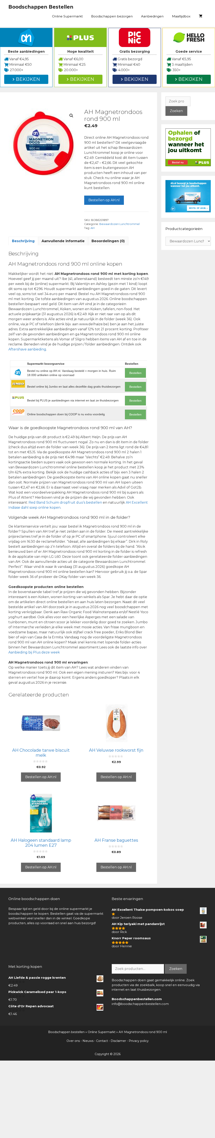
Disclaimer (118, 1041)
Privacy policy (139, 1041)
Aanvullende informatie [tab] (63, 241)
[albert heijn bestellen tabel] (188, 211)
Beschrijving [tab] (23, 241)
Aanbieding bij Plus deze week (34, 652)
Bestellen (135, 373)
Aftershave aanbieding (27, 349)
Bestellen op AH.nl (104, 200)
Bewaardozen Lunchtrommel (119, 224)
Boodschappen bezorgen (112, 16)
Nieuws (88, 1041)
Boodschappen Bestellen (40, 7)
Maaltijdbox (181, 16)
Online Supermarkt (67, 16)
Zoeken (176, 111)
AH (92, 228)
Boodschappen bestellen (66, 1032)
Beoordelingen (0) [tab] (108, 241)
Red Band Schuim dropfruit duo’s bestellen (65, 502)
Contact (102, 1041)
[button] (71, 115)
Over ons (73, 1041)
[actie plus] (188, 165)
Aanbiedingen (152, 16)
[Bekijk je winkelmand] (201, 16)
